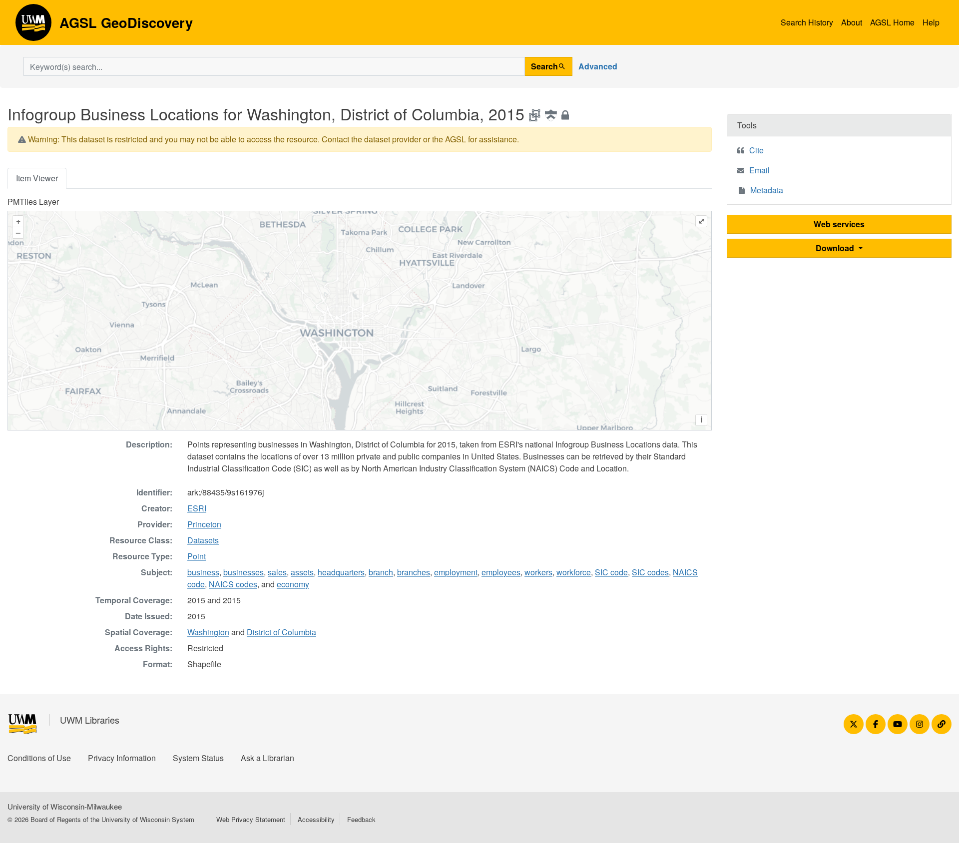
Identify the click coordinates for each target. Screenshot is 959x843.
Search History (807, 22)
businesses (243, 572)
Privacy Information (122, 758)
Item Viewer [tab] (37, 178)
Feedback (361, 819)
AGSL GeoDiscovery (33, 26)
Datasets (203, 540)
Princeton (204, 524)
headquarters (341, 572)
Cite (756, 150)
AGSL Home (892, 22)
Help (931, 22)
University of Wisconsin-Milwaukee (64, 806)
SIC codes (650, 572)
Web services (839, 224)
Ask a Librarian (267, 758)
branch (381, 572)
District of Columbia (281, 632)
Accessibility (316, 819)
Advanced (597, 66)
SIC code (611, 572)
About (851, 22)
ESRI (196, 508)
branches (413, 572)
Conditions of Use (39, 758)
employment (456, 572)
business (203, 572)
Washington (208, 632)
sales (277, 572)
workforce (573, 572)
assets (302, 572)
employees (500, 572)
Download (836, 248)
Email (759, 170)
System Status (198, 758)
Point (196, 556)
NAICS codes (233, 584)
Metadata (766, 190)
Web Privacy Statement (250, 819)
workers (538, 572)
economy (293, 584)
